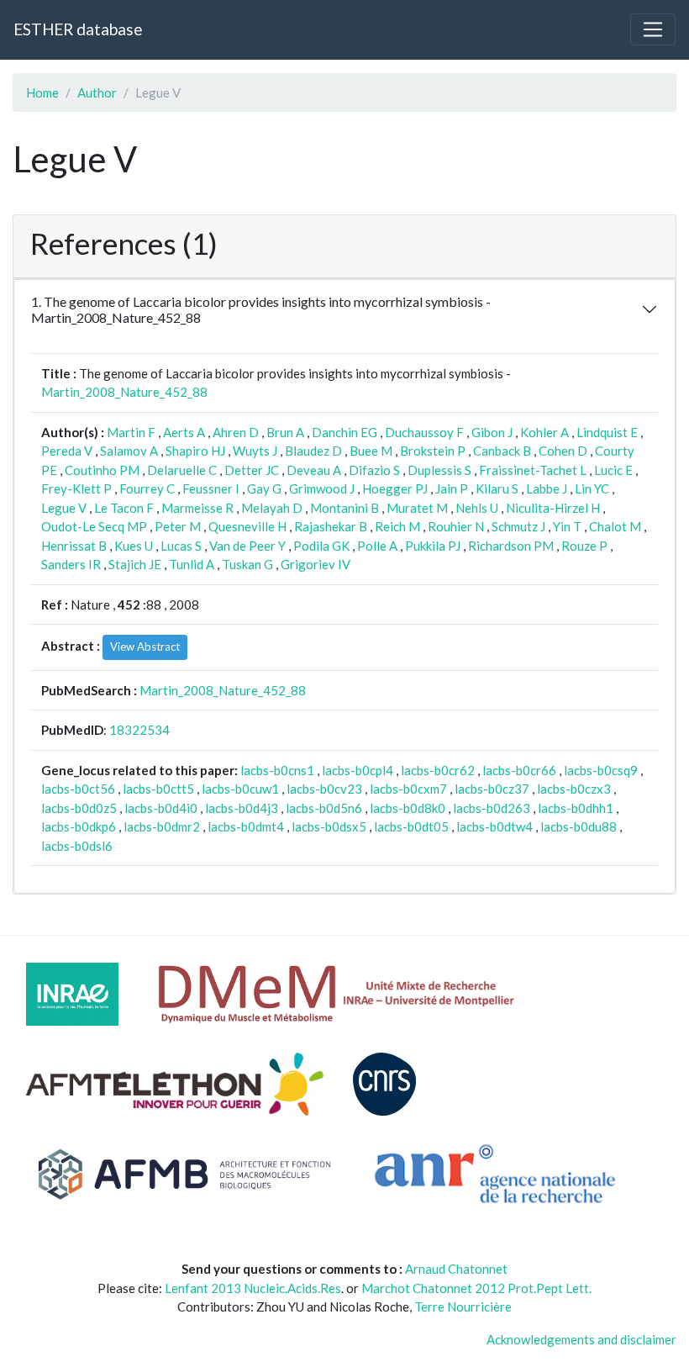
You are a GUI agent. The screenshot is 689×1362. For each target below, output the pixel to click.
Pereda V (66, 450)
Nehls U (476, 507)
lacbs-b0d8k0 (407, 808)
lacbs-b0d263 (491, 808)
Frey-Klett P (76, 488)
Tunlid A (191, 564)
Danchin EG (344, 432)
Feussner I (210, 488)
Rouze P (584, 545)
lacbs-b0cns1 (277, 770)
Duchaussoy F (424, 432)
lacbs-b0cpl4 (357, 770)
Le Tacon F (124, 507)
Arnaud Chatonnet (456, 1268)
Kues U (133, 545)
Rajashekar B (330, 526)
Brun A (285, 432)
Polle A (377, 545)
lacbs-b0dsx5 (329, 826)
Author (97, 92)
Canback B (502, 450)
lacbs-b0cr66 (519, 770)
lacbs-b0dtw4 (494, 826)
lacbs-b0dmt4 (246, 826)
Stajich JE (134, 564)
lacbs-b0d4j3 (241, 808)
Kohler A (544, 432)
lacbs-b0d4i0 (160, 808)
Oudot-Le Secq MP (94, 526)
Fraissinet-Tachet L (532, 470)
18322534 (139, 729)
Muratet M (417, 507)
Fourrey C (147, 488)
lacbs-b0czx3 (574, 788)
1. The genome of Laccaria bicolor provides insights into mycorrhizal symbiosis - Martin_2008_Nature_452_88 (261, 309)
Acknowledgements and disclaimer (581, 1339)
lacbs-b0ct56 (78, 788)
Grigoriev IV (315, 564)
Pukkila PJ (432, 545)
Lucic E (613, 470)
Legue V (64, 507)
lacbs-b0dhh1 (575, 808)
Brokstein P (432, 450)
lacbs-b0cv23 (324, 788)
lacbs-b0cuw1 (240, 788)
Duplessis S (439, 470)
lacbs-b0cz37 (492, 788)
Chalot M (615, 526)
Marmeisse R (197, 507)
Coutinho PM (102, 470)
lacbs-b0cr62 (438, 770)
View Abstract (145, 646)
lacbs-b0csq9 (601, 770)
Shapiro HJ (195, 450)
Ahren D (236, 432)
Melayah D (271, 507)
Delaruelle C (182, 470)
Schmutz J (518, 526)
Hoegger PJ (395, 488)
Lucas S (181, 545)
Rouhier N (456, 526)
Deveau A (314, 470)
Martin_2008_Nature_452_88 (124, 391)
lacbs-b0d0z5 (79, 808)
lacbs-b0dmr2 (162, 826)
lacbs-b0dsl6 (77, 845)
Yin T (567, 526)
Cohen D (563, 450)
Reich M (397, 526)
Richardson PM (511, 545)
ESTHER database (77, 29)
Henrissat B (74, 545)
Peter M (178, 526)
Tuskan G (247, 564)
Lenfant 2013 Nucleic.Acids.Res (253, 1288)
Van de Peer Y (247, 545)
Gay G (264, 488)
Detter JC (251, 470)
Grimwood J (322, 488)
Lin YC (592, 488)
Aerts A (184, 432)
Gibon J (492, 432)
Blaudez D (313, 450)
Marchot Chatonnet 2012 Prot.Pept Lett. (476, 1288)
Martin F (131, 432)
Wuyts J (255, 450)
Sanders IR (71, 564)
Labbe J (546, 488)
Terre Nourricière (463, 1306)
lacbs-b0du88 (578, 826)
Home (42, 92)
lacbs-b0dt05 (411, 826)
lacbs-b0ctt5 (158, 788)
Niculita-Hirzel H (553, 507)
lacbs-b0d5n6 (324, 808)
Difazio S (374, 470)
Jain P (451, 488)
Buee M (371, 450)
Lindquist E (607, 432)
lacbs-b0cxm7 (408, 788)
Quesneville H (247, 526)
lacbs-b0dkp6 (78, 826)
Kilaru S (497, 488)
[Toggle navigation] (653, 29)
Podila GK (321, 545)
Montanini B (344, 507)
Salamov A (129, 450)
